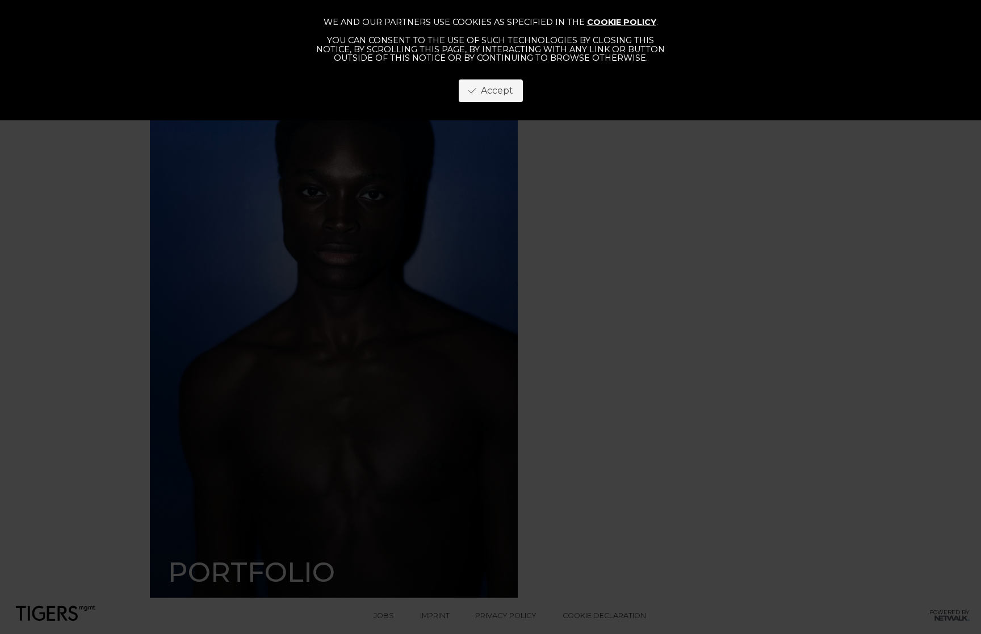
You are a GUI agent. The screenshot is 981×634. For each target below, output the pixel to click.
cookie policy (621, 22)
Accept (494, 90)
